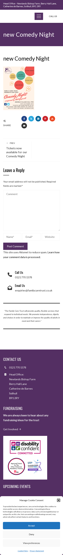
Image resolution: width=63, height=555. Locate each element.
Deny (31, 534)
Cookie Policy (23, 551)
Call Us (53, 16)
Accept (31, 525)
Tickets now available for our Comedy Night (16, 150)
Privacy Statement (37, 551)
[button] (58, 500)
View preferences (31, 543)
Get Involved (10, 429)
